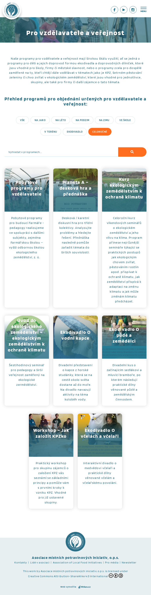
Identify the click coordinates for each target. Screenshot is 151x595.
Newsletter (129, 562)
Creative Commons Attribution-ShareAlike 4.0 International (68, 576)
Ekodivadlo (75, 131)
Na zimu (104, 120)
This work (29, 571)
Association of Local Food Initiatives (77, 562)
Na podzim (82, 120)
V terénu (50, 131)
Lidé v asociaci (40, 562)
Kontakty (20, 562)
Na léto (60, 120)
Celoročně (99, 131)
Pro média (112, 562)
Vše (22, 120)
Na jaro (40, 120)
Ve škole (125, 120)
